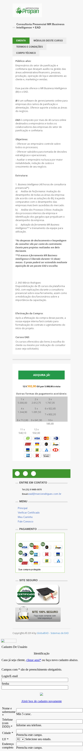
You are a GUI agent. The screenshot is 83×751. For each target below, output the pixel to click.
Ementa (21, 40)
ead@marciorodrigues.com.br (44, 493)
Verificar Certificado (29, 512)
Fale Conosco (25, 521)
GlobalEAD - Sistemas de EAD (53, 633)
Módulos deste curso (48, 40)
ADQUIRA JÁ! (41, 375)
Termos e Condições (29, 46)
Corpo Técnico (26, 53)
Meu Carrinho (25, 517)
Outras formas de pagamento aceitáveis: (41, 393)
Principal (22, 508)
